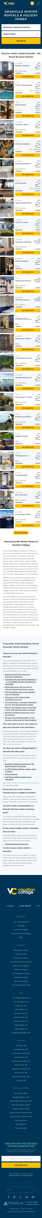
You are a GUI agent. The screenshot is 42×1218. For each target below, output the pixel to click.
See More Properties (21, 533)
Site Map (29, 1208)
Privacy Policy (14, 1175)
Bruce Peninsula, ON (21, 1076)
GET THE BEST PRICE (28, 76)
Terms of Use (28, 1175)
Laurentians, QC (21, 1057)
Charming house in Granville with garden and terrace (22, 456)
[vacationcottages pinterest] (14, 1197)
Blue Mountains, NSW (21, 1105)
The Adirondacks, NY (21, 998)
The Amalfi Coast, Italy (21, 985)
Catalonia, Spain (21, 977)
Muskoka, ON (21, 1046)
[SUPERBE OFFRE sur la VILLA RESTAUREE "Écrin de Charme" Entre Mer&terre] (7, 324)
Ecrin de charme (20, 105)
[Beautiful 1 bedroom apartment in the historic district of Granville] (7, 70)
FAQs (21, 937)
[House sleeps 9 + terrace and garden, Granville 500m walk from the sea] (7, 402)
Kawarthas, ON (21, 1073)
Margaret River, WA (21, 1097)
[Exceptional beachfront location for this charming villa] (7, 421)
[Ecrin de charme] (7, 109)
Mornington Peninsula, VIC (21, 1101)
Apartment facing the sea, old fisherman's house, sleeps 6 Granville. (24, 378)
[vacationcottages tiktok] (20, 1197)
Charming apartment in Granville (23, 164)
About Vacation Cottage (21, 933)
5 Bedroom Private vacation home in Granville (21, 436)
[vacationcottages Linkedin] (33, 1197)
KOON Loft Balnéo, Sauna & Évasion (21, 261)
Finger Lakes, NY (21, 1025)
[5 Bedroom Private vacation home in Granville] (7, 441)
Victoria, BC (21, 1080)
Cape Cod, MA (21, 1006)
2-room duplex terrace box (22, 514)
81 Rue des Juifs (20, 183)
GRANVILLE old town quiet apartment (22, 300)
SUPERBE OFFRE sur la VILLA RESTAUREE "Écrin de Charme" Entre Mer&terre (23, 319)
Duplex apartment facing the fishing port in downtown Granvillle (23, 203)
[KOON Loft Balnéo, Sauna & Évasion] (7, 266)
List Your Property (21, 930)
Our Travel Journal (20, 922)
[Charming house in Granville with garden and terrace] (7, 460)
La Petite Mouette (21, 475)
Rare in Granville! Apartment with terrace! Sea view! (23, 495)
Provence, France (21, 958)
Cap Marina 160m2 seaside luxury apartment (23, 124)
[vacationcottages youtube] (27, 1197)
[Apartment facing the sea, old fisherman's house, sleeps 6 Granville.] (7, 382)
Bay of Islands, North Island (21, 1113)
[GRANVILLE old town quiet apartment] (7, 304)
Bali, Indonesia (21, 1120)
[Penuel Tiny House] (7, 227)
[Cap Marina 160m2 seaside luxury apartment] (7, 129)
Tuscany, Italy (21, 954)
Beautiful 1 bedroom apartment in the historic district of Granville (23, 66)
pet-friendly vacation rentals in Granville (23, 783)
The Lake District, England (21, 962)
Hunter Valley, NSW (21, 1109)
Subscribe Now (21, 1165)
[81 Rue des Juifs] (7, 188)
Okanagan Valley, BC (21, 1053)
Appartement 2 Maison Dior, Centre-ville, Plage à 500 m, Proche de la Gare (23, 338)
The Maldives (21, 1124)
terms (23, 1208)
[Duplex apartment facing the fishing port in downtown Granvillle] (7, 207)
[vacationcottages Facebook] (8, 1197)
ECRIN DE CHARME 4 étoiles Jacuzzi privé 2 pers (22, 144)
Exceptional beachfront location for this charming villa (24, 417)
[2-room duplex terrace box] (7, 519)
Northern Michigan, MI (21, 1033)
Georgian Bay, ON (21, 1049)
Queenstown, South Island (21, 1116)
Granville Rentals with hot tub (16, 844)
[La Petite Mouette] (7, 480)
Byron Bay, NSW (21, 1093)
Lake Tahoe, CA (21, 1009)
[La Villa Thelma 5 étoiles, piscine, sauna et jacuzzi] (7, 90)
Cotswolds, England (21, 966)
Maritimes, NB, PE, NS (21, 1069)
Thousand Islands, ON (21, 1061)
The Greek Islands (21, 981)
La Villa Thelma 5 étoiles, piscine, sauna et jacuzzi (23, 85)
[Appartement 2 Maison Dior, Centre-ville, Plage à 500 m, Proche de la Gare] (7, 343)
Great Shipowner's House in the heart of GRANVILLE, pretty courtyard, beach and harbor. (23, 358)
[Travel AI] (13, 1203)
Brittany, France (21, 969)
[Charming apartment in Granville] (7, 168)
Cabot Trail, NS (21, 1065)
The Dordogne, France (21, 973)
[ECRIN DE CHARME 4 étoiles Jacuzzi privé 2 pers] (7, 149)
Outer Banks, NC (21, 1017)
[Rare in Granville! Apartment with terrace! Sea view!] (7, 499)
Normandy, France (21, 950)
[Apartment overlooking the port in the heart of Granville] (7, 247)
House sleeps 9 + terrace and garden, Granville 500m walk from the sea (23, 397)
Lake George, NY (21, 1029)
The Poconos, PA (21, 1013)
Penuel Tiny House (21, 222)
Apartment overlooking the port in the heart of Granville (23, 242)
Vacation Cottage (16, 1211)
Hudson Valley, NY (21, 1021)
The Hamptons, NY (21, 1002)
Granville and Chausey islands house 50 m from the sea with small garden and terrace (24, 281)
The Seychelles (21, 1128)
